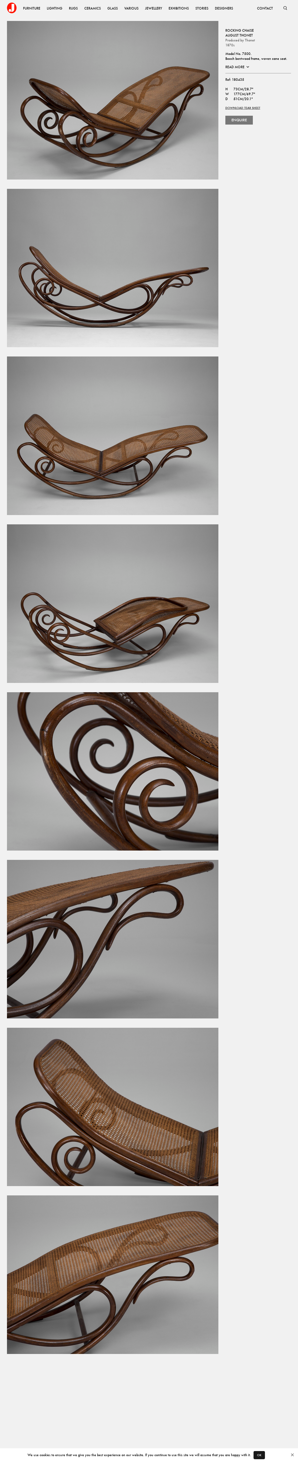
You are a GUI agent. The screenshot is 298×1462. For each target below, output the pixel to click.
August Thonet (239, 35)
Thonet (250, 40)
